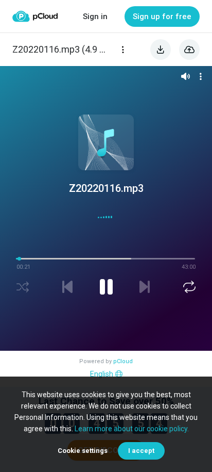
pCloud (123, 361)
